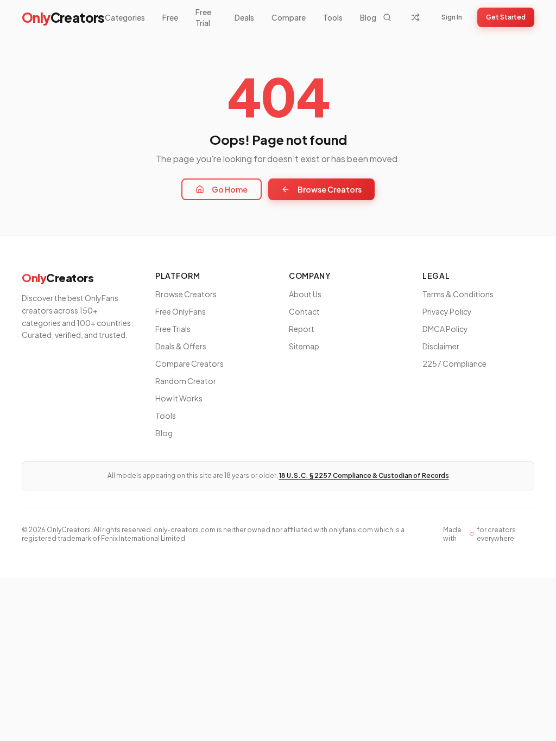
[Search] (387, 17)
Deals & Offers (180, 346)
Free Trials (173, 329)
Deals (244, 17)
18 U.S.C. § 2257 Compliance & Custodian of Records (364, 475)
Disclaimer (440, 346)
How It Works (179, 398)
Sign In (451, 17)
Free (170, 17)
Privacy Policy (447, 311)
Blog (368, 17)
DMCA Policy (445, 329)
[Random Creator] (415, 17)
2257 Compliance (454, 363)
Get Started (506, 17)
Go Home (230, 189)
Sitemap (304, 346)
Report (301, 329)
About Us (305, 294)
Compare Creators (189, 363)
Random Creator (185, 381)
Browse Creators (330, 189)
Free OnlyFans (180, 311)
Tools (333, 17)
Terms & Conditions (458, 294)
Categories (125, 17)
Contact (304, 311)
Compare (288, 17)
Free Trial (203, 17)
